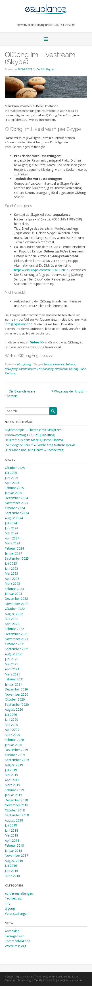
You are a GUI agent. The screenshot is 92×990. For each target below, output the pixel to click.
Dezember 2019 (16, 750)
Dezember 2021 (16, 634)
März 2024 (12, 543)
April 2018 (12, 840)
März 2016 (12, 876)
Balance (70, 364)
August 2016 (14, 860)
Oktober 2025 (15, 468)
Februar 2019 (14, 790)
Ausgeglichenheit (54, 364)
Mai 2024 (11, 533)
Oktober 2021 (15, 644)
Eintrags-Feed (14, 936)
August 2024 (14, 518)
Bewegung (11, 369)
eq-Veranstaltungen (19, 893)
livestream (61, 369)
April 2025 (12, 483)
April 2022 (12, 624)
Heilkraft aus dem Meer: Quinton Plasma (34, 440)
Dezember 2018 (16, 800)
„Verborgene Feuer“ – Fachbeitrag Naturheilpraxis (40, 445)
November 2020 (16, 694)
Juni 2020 (11, 719)
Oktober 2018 (15, 810)
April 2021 (12, 669)
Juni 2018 (11, 830)
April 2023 (12, 578)
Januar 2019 (13, 795)
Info (19, 364)
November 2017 (16, 855)
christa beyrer (27, 369)
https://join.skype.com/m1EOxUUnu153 (42, 270)
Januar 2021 (13, 684)
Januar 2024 (13, 553)
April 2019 (12, 780)
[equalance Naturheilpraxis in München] (46, 7)
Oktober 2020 (15, 699)
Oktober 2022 (15, 608)
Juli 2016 (11, 865)
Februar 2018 (14, 845)
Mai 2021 (11, 664)
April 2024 (12, 538)
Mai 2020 (11, 725)
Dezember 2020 (16, 689)
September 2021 (17, 649)
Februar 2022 (14, 629)
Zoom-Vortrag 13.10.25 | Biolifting (29, 435)
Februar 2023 (14, 589)
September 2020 (17, 704)
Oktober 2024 (15, 508)
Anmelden (12, 931)
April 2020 (12, 729)
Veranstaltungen (16, 913)
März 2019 (12, 785)
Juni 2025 (11, 478)
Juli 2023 (11, 563)
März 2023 (12, 583)
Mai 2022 (11, 619)
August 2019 (14, 765)
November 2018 (16, 805)
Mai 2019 (11, 775)
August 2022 (14, 614)
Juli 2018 (11, 825)
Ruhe (83, 369)
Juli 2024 (11, 523)
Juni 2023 (11, 568)
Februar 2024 (14, 548)
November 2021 (16, 639)
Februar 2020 (14, 740)
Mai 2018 (11, 835)
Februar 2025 (14, 488)
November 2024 (16, 503)
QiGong (73, 369)
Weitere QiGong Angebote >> (29, 356)
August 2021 (14, 654)
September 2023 (17, 558)
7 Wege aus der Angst (69, 391)
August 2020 (14, 709)
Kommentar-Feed (17, 941)
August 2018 (14, 820)
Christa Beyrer (45, 69)
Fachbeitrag (13, 898)
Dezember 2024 (16, 498)
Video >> (37, 342)
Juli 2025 (11, 472)
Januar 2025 (13, 493)
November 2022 (16, 604)
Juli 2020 (11, 714)
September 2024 (17, 513)
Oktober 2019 (15, 755)
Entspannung (45, 369)
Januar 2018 (13, 850)
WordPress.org (15, 946)
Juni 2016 (11, 871)
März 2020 (12, 735)
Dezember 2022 (16, 598)
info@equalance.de (18, 324)
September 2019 (17, 760)
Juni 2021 (11, 659)
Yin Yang (10, 373)
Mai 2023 (11, 573)
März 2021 (12, 674)
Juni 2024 (11, 528)
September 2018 (17, 815)
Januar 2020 (13, 745)
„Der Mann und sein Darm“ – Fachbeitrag (34, 450)
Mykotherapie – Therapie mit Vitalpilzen (33, 430)
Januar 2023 (13, 593)
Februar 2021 (14, 679)
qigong (27, 364)
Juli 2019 (11, 770)
